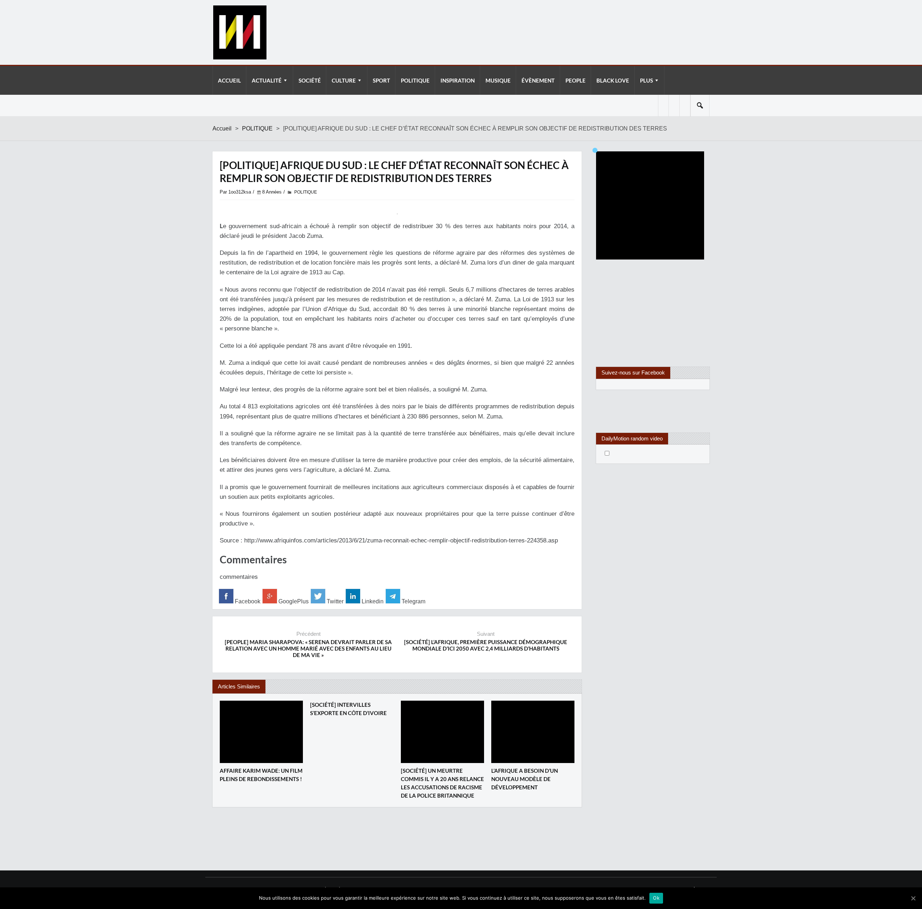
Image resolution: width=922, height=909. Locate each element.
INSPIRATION (457, 80)
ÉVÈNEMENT (538, 80)
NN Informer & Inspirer (239, 32)
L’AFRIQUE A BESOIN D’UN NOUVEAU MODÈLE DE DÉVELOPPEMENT (524, 778)
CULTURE (344, 80)
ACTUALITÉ (267, 80)
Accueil (222, 128)
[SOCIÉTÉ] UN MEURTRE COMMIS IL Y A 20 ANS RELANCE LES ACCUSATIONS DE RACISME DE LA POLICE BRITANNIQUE (442, 783)
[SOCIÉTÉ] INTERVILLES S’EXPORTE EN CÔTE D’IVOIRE (348, 708)
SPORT (381, 80)
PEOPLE (575, 80)
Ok (656, 898)
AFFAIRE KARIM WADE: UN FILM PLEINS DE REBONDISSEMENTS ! (261, 774)
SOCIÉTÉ (310, 80)
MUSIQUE (498, 80)
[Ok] (913, 898)
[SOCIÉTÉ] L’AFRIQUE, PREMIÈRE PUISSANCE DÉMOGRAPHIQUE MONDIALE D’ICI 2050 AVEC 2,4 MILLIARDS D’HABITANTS (485, 645)
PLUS (646, 80)
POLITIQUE (415, 80)
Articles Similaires (239, 686)
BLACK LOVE (612, 80)
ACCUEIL (229, 80)
